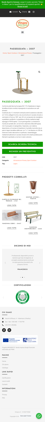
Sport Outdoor (12, 53)
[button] (22, 32)
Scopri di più (22, 6)
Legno (15, 164)
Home (5, 53)
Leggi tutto (11, 205)
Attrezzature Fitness (25, 53)
